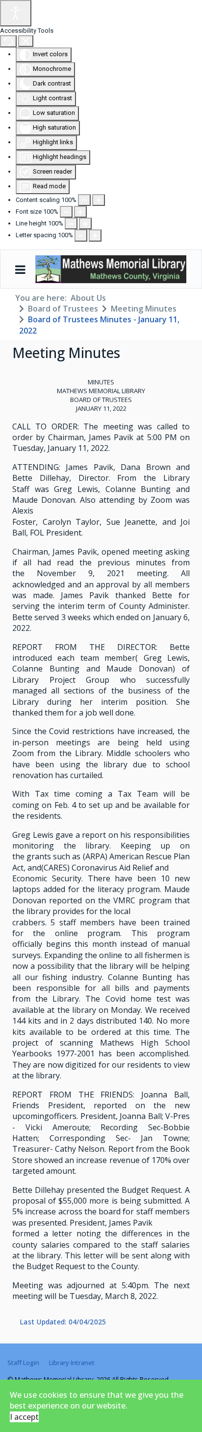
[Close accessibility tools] (25, 41)
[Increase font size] (80, 212)
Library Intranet (72, 1362)
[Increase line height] (85, 223)
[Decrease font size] (66, 212)
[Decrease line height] (71, 223)
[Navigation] (20, 269)
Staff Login (23, 1362)
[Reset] (8, 41)
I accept (24, 1416)
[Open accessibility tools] (15, 13)
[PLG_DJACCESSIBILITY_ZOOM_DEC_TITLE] (84, 200)
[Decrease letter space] (81, 235)
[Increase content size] (98, 200)
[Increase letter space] (95, 235)
